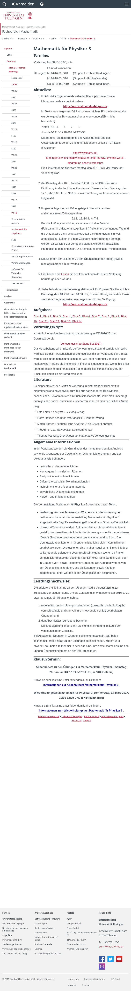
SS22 (13, 148)
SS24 (13, 123)
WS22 (14, 142)
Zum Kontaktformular (111, 946)
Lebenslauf (16, 78)
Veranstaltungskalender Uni (48, 953)
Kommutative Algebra (18, 221)
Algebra (8, 48)
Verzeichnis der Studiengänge (16, 949)
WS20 (14, 167)
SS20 (13, 174)
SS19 (13, 187)
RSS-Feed (115, 979)
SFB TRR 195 (17, 283)
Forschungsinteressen (20, 256)
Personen (11, 61)
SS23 (13, 135)
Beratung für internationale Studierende (15, 929)
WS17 (14, 200)
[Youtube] (119, 961)
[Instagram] (102, 968)
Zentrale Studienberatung (14, 953)
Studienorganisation (11, 944)
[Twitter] (110, 961)
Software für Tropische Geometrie (17, 273)
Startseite (22, 38)
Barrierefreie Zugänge (13, 923)
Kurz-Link (72, 985)
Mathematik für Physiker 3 (82, 38)
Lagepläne (7, 935)
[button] (4, 4)
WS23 (14, 129)
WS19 (14, 180)
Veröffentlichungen (20, 262)
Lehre (53, 38)
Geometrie (9, 302)
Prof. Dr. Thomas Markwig (17, 69)
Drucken (86, 985)
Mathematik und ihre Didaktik (14, 335)
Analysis (8, 296)
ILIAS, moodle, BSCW (76, 940)
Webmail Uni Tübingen (77, 949)
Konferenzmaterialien (45, 928)
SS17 (13, 206)
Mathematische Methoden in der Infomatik (12, 347)
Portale (70, 912)
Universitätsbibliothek (12, 919)
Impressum (73, 979)
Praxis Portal (73, 928)
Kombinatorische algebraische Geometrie (16, 325)
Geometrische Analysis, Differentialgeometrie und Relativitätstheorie (15, 313)
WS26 (14, 90)
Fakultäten (37, 38)
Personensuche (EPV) (12, 940)
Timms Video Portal (76, 944)
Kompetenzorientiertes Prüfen (20, 248)
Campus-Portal (74, 923)
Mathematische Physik (15, 358)
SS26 (13, 97)
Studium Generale (43, 944)
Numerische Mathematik (10, 366)
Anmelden (25, 4)
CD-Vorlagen (41, 923)
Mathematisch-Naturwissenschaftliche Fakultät (24, 27)
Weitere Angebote (44, 912)
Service (6, 912)
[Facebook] (102, 961)
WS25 (14, 103)
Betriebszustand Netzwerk (47, 919)
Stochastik (9, 374)
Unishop (38, 949)
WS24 (14, 116)
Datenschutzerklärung (94, 979)
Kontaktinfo (105, 912)
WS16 (63, 38)
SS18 (13, 193)
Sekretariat (12, 290)
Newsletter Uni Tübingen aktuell (46, 938)
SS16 (13, 239)
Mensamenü (41, 932)
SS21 (13, 161)
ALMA (69, 919)
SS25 (13, 110)
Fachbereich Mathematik (20, 31)
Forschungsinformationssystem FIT (82, 934)
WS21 (14, 155)
